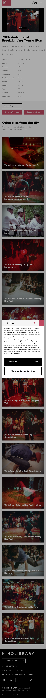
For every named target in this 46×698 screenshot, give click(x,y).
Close (35, 323)
